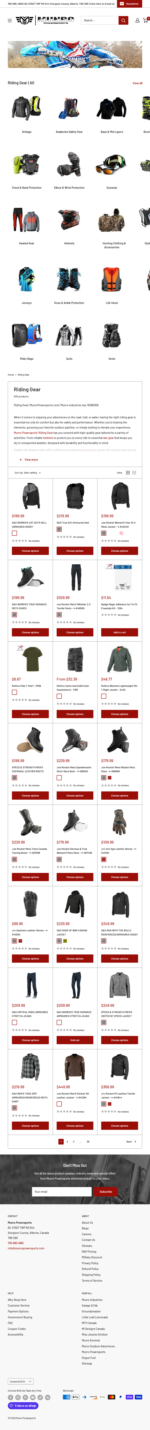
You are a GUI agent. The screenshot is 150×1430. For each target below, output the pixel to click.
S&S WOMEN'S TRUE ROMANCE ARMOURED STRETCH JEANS (74, 1014)
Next (129, 1141)
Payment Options (18, 1311)
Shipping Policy (91, 1274)
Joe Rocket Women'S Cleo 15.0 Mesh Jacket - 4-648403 (118, 524)
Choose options (30, 550)
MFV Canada (89, 1323)
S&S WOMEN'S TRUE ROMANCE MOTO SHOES (29, 606)
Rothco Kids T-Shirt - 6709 (26, 685)
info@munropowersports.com (26, 1248)
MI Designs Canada (93, 1328)
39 (88, 1141)
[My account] (137, 20)
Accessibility (15, 1334)
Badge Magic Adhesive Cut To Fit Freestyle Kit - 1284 (119, 606)
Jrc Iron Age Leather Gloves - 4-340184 (119, 850)
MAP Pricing (89, 1251)
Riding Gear (23, 374)
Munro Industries (92, 1299)
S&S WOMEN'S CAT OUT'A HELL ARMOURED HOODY (29, 524)
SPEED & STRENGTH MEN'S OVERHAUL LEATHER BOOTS (28, 769)
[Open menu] (10, 20)
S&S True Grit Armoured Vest (73, 522)
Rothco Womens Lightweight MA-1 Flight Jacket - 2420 (119, 687)
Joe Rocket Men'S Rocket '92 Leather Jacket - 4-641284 (73, 1095)
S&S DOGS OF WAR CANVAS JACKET (72, 932)
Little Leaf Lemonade (95, 1317)
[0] (145, 20)
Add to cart (119, 632)
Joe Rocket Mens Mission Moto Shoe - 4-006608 (118, 769)
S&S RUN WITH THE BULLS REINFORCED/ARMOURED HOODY (119, 932)
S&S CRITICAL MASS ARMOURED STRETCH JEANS (30, 1014)
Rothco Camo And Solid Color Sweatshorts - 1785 (73, 687)
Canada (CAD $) (17, 1381)
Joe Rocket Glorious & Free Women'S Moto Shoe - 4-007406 (74, 850)
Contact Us (88, 1240)
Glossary (87, 1245)
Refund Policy (90, 1269)
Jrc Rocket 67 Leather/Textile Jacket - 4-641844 (118, 1095)
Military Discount (92, 1257)
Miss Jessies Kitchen (95, 1334)
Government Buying (20, 1317)
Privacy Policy (90, 1263)
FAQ (10, 1323)
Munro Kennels (91, 1340)
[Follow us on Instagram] (18, 1397)
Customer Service (19, 1305)
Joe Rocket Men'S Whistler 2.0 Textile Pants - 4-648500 (73, 606)
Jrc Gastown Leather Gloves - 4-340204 (30, 932)
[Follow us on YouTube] (33, 1397)
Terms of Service (92, 1280)
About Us (87, 1222)
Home (11, 374)
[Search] (123, 20)
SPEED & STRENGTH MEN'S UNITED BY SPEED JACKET (116, 1014)
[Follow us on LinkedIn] (47, 1397)
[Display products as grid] (128, 472)
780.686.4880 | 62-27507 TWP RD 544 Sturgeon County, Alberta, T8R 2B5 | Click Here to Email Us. (61, 3)
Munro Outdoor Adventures (98, 1346)
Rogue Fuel (89, 1357)
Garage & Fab (90, 1305)
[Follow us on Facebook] (10, 1397)
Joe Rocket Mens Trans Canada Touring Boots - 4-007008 (29, 850)
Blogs (85, 1228)
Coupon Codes (17, 1328)
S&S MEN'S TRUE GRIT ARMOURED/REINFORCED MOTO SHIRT (29, 1097)
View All (138, 83)
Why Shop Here (17, 1299)
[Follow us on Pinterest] (25, 1397)
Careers (86, 1234)
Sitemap (87, 1363)
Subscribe (106, 1191)
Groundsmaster (91, 1311)
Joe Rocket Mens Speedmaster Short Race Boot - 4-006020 (74, 769)
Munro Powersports (93, 1352)
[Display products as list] (134, 472)
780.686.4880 (16, 1243)
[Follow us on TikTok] (40, 1397)
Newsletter (132, 3)
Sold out (74, 1040)
